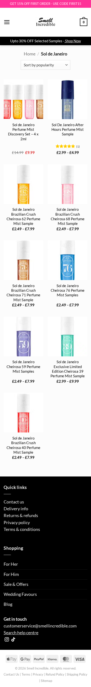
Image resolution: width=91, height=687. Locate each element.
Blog (8, 604)
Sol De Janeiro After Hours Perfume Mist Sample (67, 129)
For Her (11, 564)
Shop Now (73, 41)
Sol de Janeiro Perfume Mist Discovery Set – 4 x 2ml (23, 132)
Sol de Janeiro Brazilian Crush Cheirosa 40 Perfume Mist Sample (23, 445)
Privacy (38, 674)
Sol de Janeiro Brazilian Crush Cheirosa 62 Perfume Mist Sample (23, 216)
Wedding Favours (20, 594)
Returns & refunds (21, 515)
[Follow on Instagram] (7, 639)
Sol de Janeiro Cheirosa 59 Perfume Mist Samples (23, 366)
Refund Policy (55, 674)
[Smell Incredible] (45, 22)
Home (29, 53)
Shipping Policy (77, 674)
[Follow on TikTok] (13, 639)
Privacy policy (17, 522)
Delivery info (16, 508)
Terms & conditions (22, 529)
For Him (11, 574)
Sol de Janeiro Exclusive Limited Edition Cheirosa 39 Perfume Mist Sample (67, 369)
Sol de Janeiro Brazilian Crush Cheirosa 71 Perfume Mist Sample (23, 292)
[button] (7, 22)
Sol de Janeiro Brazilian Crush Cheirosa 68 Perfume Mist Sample (67, 216)
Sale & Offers (16, 584)
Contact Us (11, 674)
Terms (26, 674)
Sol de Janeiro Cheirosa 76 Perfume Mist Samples (67, 290)
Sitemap (46, 681)
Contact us (14, 501)
